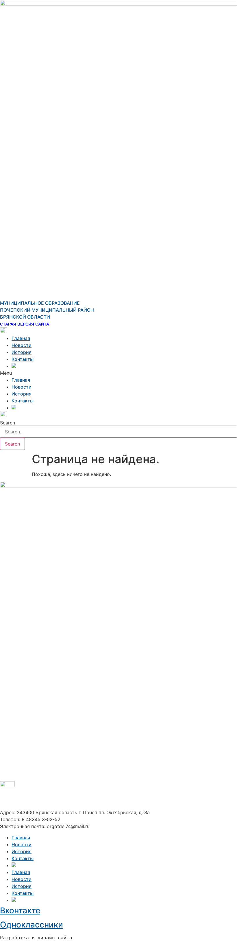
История (22, 352)
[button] (118, 372)
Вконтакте (20, 910)
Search (7, 422)
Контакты (23, 359)
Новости (22, 345)
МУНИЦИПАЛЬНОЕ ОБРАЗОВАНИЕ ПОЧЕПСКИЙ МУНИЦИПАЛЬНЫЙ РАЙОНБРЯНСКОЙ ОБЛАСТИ (47, 310)
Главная (21, 338)
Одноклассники (31, 925)
